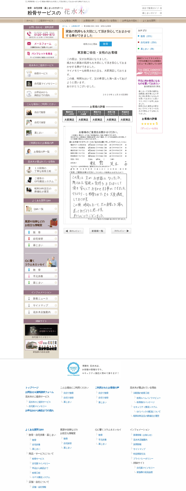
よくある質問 (149, 20)
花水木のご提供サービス (40, 402)
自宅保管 (38, 238)
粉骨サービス (41, 73)
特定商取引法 (139, 454)
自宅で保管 (39, 122)
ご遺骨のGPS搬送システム (44, 180)
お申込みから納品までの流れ (42, 93)
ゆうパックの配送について (149, 411)
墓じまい (38, 132)
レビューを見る (151, 128)
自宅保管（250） (149, 42)
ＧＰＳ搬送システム (41, 477)
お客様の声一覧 (42, 151)
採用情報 (137, 444)
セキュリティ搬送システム (145, 407)
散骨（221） (147, 36)
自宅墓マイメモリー (44, 83)
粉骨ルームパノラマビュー (149, 398)
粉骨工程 (36, 473)
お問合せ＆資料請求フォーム (39, 392)
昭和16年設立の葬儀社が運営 (42, 190)
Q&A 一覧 (38, 209)
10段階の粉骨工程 (141, 393)
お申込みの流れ (129, 20)
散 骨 (37, 232)
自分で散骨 (39, 112)
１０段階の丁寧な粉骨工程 (42, 169)
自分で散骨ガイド (150, 8)
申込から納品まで (40, 468)
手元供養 (38, 276)
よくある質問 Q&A (34, 429)
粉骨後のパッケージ (146, 402)
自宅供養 (36, 444)
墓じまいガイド (149, 13)
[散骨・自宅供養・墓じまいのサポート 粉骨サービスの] (74, 15)
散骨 (34, 440)
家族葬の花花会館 (41, 352)
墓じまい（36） (148, 49)
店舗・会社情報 (39, 487)
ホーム (29, 20)
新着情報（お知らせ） (143, 435)
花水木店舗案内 (42, 312)
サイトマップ (40, 305)
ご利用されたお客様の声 (107, 387)
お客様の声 (88, 20)
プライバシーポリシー (143, 458)
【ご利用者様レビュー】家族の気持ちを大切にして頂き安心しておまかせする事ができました (57, 1)
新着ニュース (40, 298)
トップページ (31, 387)
